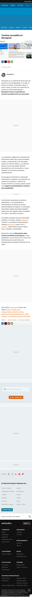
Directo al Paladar (6, 554)
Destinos (4, 498)
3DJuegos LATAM (21, 578)
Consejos (4, 5)
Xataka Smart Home (7, 539)
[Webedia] (28, 1)
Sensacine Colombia (22, 583)
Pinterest (19, 474)
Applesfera (5, 537)
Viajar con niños (21, 504)
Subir (25, 523)
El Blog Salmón (20, 565)
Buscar (29, 516)
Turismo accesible (25, 320)
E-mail (12, 62)
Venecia (12, 224)
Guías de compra (6, 488)
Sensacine (19, 543)
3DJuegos (19, 532)
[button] (10, 74)
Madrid (5, 27)
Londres (4, 227)
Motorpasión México (22, 585)
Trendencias (5, 565)
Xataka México (6, 578)
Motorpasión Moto (21, 556)
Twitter (5, 62)
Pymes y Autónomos (22, 567)
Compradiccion (6, 569)
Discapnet (13, 307)
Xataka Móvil (5, 534)
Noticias (20, 5)
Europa (28, 5)
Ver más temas (7, 509)
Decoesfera (5, 567)
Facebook (2, 62)
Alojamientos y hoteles (8, 491)
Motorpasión (20, 554)
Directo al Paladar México (8, 585)
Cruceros (4, 501)
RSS (15, 474)
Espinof (19, 545)
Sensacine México (21, 580)
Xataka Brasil (5, 580)
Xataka (3, 532)
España (12, 5)
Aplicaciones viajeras (7, 504)
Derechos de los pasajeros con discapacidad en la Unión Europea (15, 314)
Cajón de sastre (12, 320)
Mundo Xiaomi (5, 541)
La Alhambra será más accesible (19, 316)
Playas (18, 501)
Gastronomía (20, 491)
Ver (16, 397)
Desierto (18, 27)
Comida (25, 27)
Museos (19, 488)
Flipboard (9, 62)
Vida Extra (19, 534)
